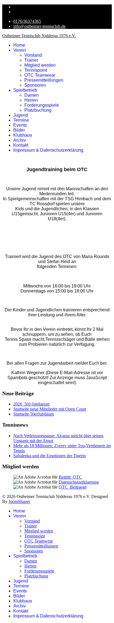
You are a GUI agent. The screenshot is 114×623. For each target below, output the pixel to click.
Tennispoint (35, 70)
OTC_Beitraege (73, 487)
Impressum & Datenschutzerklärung (48, 150)
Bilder (19, 130)
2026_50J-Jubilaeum (31, 404)
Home (19, 45)
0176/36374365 (27, 21)
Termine (21, 120)
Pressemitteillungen (43, 80)
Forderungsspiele (41, 105)
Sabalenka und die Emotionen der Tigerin (49, 455)
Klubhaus (22, 135)
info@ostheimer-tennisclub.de (39, 26)
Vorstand (33, 55)
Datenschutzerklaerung (79, 482)
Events (20, 125)
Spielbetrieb (25, 90)
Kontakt (20, 145)
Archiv (19, 140)
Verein (19, 50)
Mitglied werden (40, 65)
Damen (31, 95)
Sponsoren (35, 85)
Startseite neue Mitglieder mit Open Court (49, 409)
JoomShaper (19, 501)
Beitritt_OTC (70, 477)
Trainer (31, 60)
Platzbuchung (37, 110)
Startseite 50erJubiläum (33, 414)
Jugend (20, 115)
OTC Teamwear (39, 75)
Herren (31, 100)
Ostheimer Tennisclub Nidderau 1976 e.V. (39, 35)
